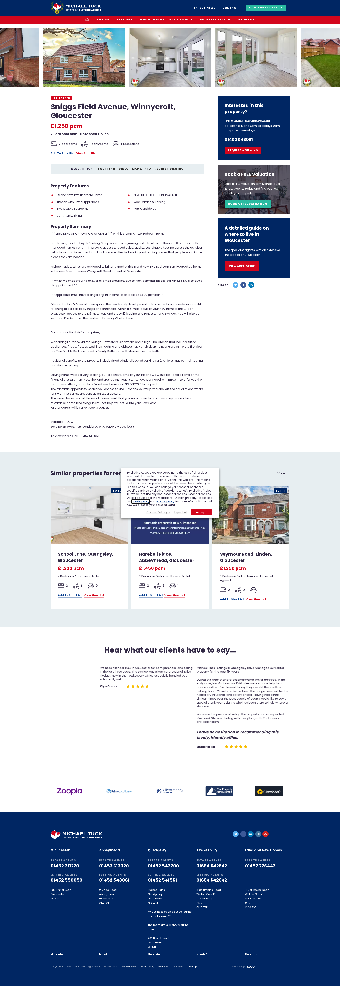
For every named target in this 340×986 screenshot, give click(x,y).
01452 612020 (114, 866)
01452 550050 (66, 880)
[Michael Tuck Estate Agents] (76, 8)
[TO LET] (89, 515)
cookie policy (140, 501)
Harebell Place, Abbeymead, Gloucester (166, 557)
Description (82, 169)
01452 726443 (260, 866)
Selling (102, 19)
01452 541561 (162, 880)
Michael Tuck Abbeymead (250, 121)
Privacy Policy (128, 966)
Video (124, 169)
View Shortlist (86, 153)
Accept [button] (201, 512)
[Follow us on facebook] (243, 834)
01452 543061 (239, 139)
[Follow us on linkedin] (251, 834)
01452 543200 (163, 866)
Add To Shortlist (63, 153)
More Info (57, 954)
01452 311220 (65, 866)
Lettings (124, 19)
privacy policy (165, 501)
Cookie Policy (147, 966)
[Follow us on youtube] (265, 834)
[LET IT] (251, 515)
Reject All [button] (180, 512)
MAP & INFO (141, 169)
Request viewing (169, 169)
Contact (230, 8)
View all (283, 473)
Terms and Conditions (170, 966)
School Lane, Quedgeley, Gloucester (85, 557)
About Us (246, 19)
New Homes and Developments (166, 19)
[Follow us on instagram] (258, 834)
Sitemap (192, 966)
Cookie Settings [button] (158, 512)
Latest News (205, 8)
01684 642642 (211, 866)
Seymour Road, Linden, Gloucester (246, 557)
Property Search (215, 19)
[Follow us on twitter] (236, 834)
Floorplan (105, 169)
